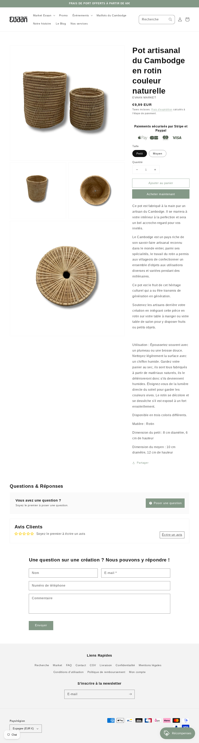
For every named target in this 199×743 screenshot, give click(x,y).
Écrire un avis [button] (172, 534)
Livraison (106, 665)
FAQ (69, 665)
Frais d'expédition (162, 109)
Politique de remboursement (106, 672)
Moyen (157, 153)
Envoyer (41, 625)
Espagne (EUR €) (23, 728)
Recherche (42, 665)
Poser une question (167, 503)
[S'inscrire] (130, 694)
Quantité (137, 162)
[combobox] (157, 19)
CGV (93, 665)
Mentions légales (150, 665)
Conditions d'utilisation (68, 672)
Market (57, 665)
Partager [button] (142, 462)
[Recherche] (170, 19)
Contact (81, 665)
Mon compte (137, 672)
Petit (139, 153)
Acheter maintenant (161, 194)
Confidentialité (125, 665)
